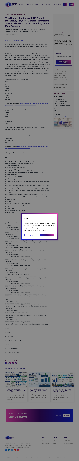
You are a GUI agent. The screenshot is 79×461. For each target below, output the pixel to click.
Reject (31, 235)
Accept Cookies (47, 235)
